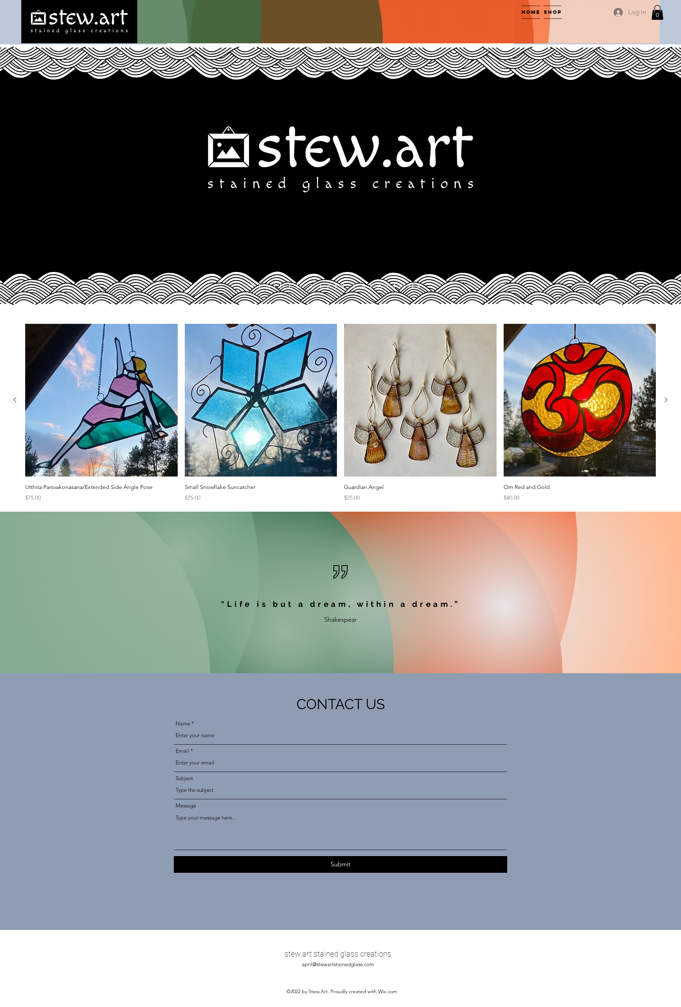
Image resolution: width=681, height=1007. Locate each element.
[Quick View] (101, 400)
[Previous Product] (15, 400)
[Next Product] (666, 400)
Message (186, 805)
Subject (184, 778)
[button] (657, 12)
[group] (340, 412)
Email (182, 750)
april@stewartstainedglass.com (338, 964)
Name (183, 723)
